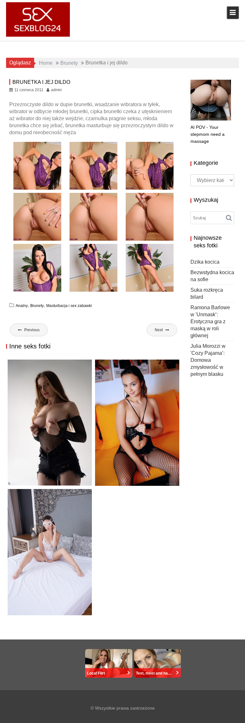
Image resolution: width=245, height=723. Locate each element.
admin (56, 90)
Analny (22, 305)
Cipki (164, 480)
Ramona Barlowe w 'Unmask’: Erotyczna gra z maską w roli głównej (47, 614)
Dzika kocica (204, 262)
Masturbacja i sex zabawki (69, 305)
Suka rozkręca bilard (129, 472)
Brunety (37, 305)
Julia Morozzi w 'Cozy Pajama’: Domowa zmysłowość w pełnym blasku (208, 360)
